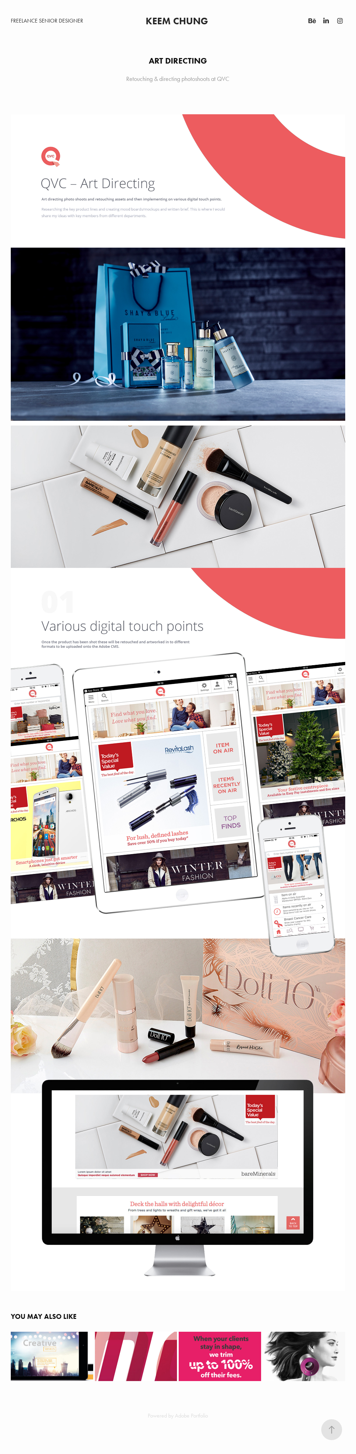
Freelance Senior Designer (47, 20)
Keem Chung (178, 21)
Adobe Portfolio (191, 1415)
